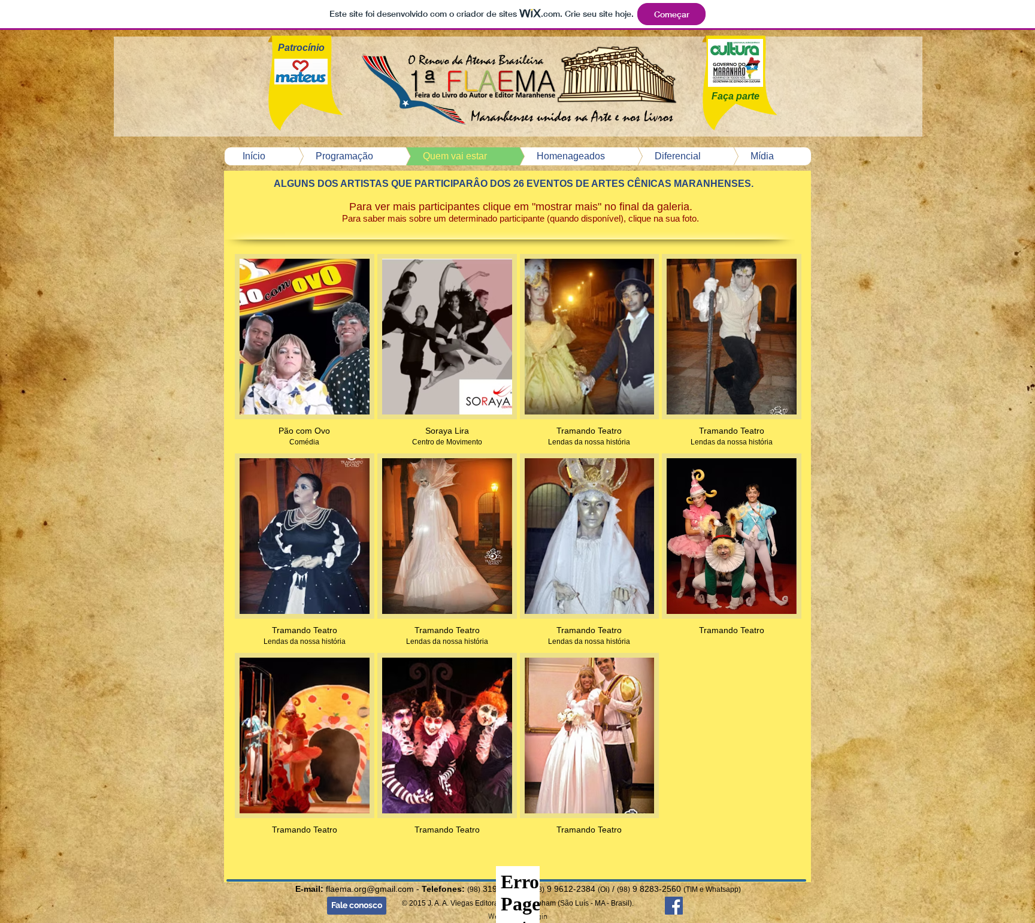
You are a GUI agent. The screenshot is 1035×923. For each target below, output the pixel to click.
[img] (589, 352)
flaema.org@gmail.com (370, 889)
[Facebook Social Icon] (674, 906)
